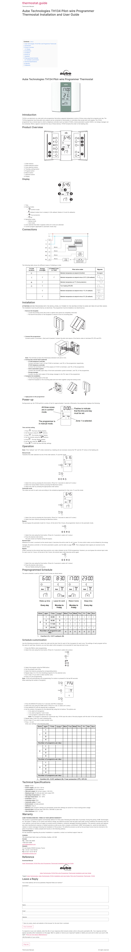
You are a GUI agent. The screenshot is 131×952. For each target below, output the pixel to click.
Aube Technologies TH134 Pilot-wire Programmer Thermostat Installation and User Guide (48, 863)
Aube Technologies (32, 876)
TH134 (93, 876)
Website (24, 917)
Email (23, 911)
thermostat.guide (34, 3)
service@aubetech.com (29, 844)
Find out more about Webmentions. (37, 934)
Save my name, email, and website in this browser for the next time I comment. (46, 923)
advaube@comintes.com (29, 853)
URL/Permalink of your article (30, 937)
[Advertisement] (65, 28)
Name (24, 905)
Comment (25, 885)
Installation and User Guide (62, 876)
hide (32, 41)
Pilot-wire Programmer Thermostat (80, 876)
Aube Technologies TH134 (46, 876)
